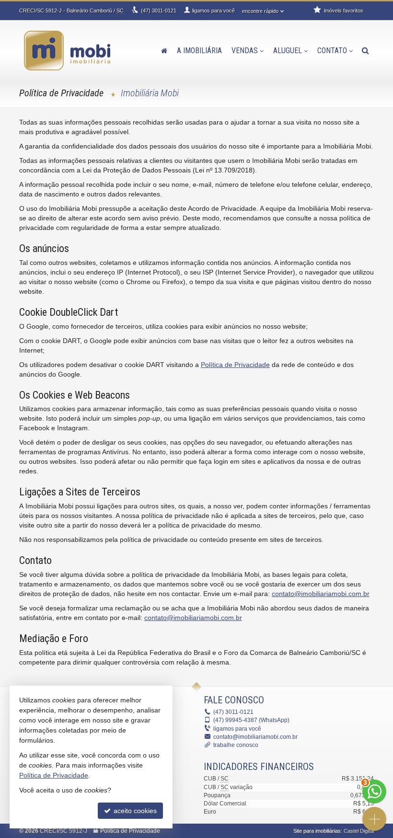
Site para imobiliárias (317, 831)
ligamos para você (237, 728)
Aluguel (287, 50)
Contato (332, 50)
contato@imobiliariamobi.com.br (321, 593)
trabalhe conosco (235, 745)
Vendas (244, 50)
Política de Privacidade (235, 364)
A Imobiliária (199, 50)
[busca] (365, 51)
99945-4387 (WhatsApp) (251, 720)
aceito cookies (134, 811)
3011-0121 (158, 10)
